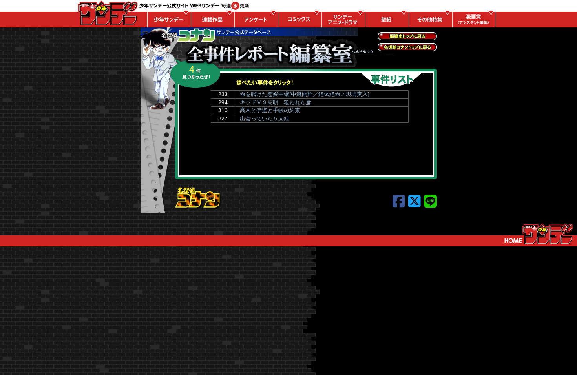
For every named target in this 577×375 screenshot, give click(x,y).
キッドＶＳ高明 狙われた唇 (275, 102)
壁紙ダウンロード (385, 19)
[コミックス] (298, 19)
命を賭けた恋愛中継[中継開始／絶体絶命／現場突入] (304, 94)
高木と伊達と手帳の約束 (270, 110)
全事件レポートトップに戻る (407, 36)
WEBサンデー (107, 13)
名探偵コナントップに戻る (407, 47)
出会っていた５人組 (264, 118)
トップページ (538, 234)
